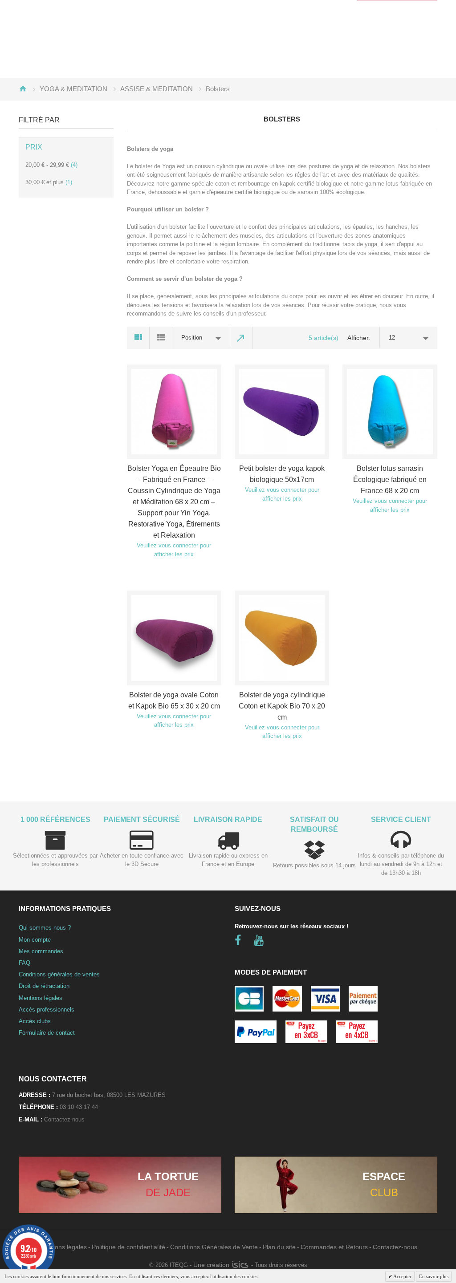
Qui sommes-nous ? (45, 927)
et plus (48, 182)
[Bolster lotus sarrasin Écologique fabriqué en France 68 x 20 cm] (389, 411)
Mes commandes (41, 951)
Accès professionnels (46, 1009)
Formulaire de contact (47, 1032)
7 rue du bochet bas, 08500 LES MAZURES (109, 1095)
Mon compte (35, 939)
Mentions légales (40, 998)
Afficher (358, 337)
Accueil (23, 88)
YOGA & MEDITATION (73, 89)
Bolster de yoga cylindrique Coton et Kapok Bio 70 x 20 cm (282, 706)
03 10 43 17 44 (79, 1107)
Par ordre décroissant (241, 338)
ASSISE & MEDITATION (156, 89)
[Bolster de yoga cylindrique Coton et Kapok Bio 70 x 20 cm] (282, 638)
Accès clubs (35, 1021)
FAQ (24, 962)
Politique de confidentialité (128, 1247)
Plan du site (279, 1247)
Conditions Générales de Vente (214, 1247)
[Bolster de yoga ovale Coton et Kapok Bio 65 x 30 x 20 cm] (174, 638)
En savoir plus (433, 1276)
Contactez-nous (64, 1119)
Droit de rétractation (44, 986)
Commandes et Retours (334, 1247)
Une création (212, 1264)
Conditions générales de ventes (59, 974)
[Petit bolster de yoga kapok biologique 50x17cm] (282, 411)
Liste (161, 338)
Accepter (401, 1276)
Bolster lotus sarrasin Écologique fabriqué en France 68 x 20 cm (390, 479)
